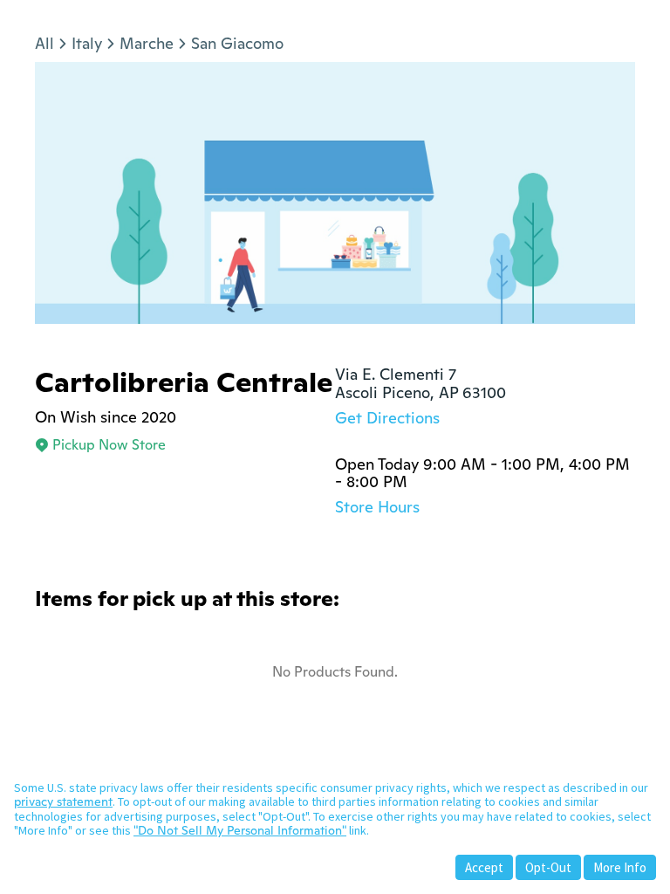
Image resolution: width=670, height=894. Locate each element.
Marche (147, 43)
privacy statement (63, 801)
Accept (484, 867)
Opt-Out (548, 867)
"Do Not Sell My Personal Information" (239, 830)
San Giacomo (237, 43)
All (44, 43)
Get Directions (387, 418)
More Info (619, 867)
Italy (87, 43)
